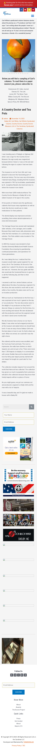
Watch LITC (18, 726)
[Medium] (21, 675)
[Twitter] (15, 675)
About (18, 705)
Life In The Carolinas (19, 126)
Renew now (8, 5)
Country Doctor (17, 124)
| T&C (23, 746)
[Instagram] (18, 675)
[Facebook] (11, 675)
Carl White (15, 121)
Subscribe (9, 429)
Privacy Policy (17, 746)
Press (18, 718)
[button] (32, 16)
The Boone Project (18, 710)
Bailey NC (8, 121)
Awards (18, 707)
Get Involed (18, 721)
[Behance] (25, 675)
